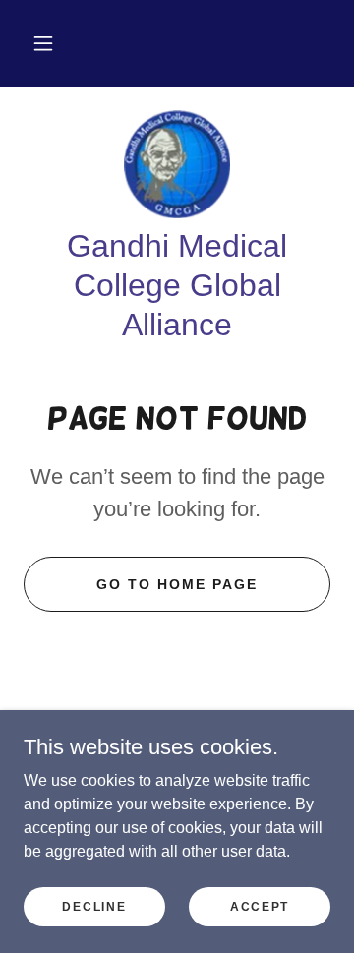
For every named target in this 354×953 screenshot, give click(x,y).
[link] (177, 164)
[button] (43, 43)
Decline (94, 906)
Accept (259, 906)
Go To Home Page (177, 584)
